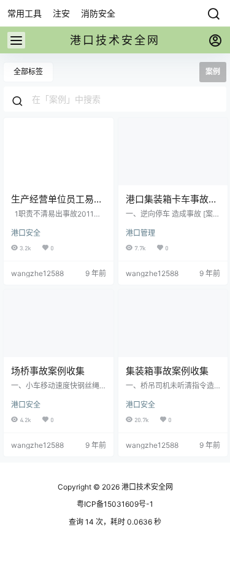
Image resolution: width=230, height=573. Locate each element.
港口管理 (140, 232)
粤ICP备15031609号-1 (115, 504)
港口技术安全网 (146, 486)
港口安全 (25, 232)
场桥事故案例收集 (48, 371)
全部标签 (28, 71)
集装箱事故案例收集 (167, 371)
